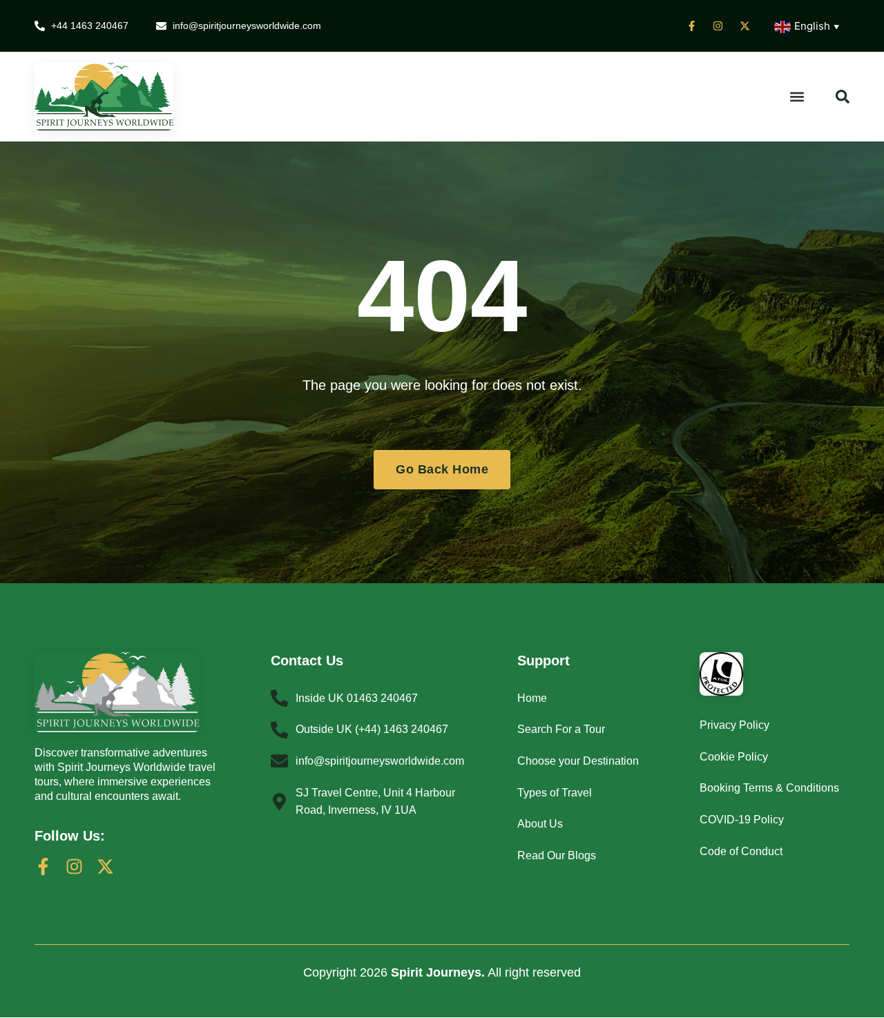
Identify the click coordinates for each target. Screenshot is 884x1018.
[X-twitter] (105, 866)
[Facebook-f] (43, 866)
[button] (797, 96)
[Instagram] (74, 866)
